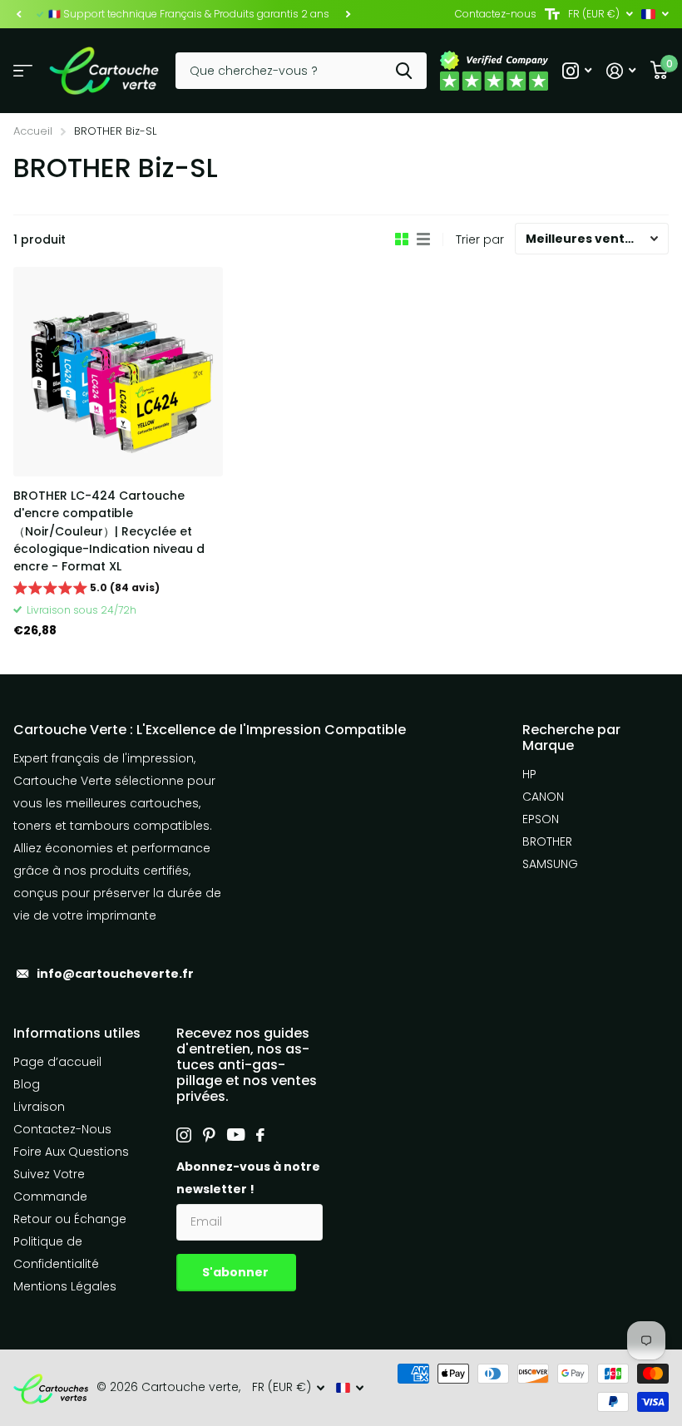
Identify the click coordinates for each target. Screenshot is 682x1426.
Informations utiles (77, 1033)
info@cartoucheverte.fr (115, 973)
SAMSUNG (550, 864)
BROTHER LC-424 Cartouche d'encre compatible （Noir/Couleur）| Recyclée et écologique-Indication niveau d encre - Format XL (109, 531)
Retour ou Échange (69, 1219)
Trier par (480, 239)
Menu (22, 71)
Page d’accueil (57, 1061)
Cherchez (404, 71)
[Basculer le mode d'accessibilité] (552, 14)
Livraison (39, 1106)
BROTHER (547, 841)
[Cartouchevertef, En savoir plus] (576, 71)
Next (347, 14)
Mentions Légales (64, 1286)
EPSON (540, 819)
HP (529, 774)
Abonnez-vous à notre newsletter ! (248, 1177)
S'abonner (236, 1272)
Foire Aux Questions (71, 1151)
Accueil (32, 131)
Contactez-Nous (62, 1129)
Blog (26, 1084)
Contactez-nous (495, 14)
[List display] (423, 239)
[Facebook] (260, 1135)
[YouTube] (236, 1134)
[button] (18, 14)
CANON (543, 796)
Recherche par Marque (571, 737)
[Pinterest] (209, 1134)
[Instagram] (183, 1134)
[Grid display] (401, 239)
